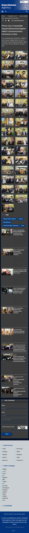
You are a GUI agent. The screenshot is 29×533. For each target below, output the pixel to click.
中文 (3, 500)
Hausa (4, 494)
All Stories (20, 449)
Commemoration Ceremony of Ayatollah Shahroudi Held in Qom (18, 331)
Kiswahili (4, 490)
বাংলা (3, 484)
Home (4, 449)
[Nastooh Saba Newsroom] (14, 530)
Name (3, 405)
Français (4, 478)
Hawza (21, 219)
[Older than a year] (7, 232)
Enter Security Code (8, 427)
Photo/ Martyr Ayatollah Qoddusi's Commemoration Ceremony (19, 393)
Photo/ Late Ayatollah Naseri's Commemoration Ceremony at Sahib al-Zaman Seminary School (19, 359)
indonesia (5, 498)
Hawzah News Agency (9, 219)
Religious (19, 455)
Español (4, 492)
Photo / (3, 16)
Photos (4, 457)
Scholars (4, 452)
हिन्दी (3, 480)
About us (5, 460)
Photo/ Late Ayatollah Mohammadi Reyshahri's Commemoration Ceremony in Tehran (19, 232)
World (18, 452)
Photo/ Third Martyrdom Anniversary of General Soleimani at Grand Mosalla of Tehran (19, 290)
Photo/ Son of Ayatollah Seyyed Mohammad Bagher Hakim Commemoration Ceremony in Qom (14, 30)
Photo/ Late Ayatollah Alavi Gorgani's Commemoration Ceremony (18, 252)
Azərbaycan (5, 488)
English (4, 469)
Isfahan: (15, 355)
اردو (3, 475)
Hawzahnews (7, 222)
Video (18, 457)
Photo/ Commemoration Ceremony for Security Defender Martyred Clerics (20, 349)
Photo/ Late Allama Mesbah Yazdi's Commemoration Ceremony (18, 310)
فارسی (4, 471)
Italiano (4, 496)
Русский (4, 486)
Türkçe (4, 482)
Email (3, 412)
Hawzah (4, 455)
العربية (4, 473)
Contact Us (20, 460)
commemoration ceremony (10, 226)
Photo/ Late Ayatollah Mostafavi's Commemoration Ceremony (18, 382)
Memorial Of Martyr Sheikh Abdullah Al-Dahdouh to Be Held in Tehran (20, 271)
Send (6, 434)
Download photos (18, 21)
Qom (22, 226)
